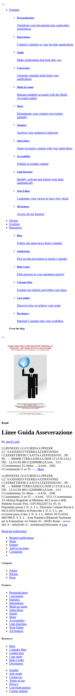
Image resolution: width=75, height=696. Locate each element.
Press (12, 577)
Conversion (16, 596)
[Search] (3, 337)
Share (12, 617)
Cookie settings (18, 691)
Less (64, 524)
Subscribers (16, 610)
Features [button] (14, 9)
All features (16, 631)
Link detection (18, 624)
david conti (12, 441)
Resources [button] (15, 227)
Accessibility (17, 620)
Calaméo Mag (17, 649)
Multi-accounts (18, 606)
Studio (13, 613)
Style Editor (16, 627)
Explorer (14, 224)
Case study (15, 656)
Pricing (13, 220)
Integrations (16, 603)
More (41, 469)
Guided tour (16, 653)
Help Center (16, 660)
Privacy (13, 684)
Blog (12, 646)
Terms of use (17, 680)
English (13, 670)
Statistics (14, 599)
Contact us (15, 677)
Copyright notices (20, 687)
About (13, 570)
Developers (16, 663)
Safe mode (15, 673)
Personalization (18, 592)
